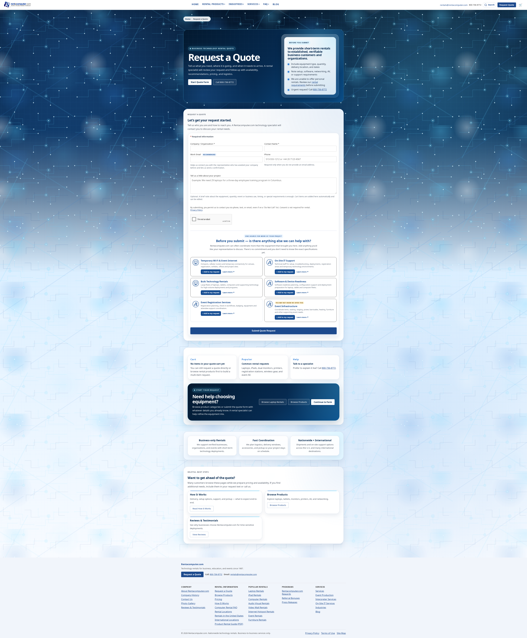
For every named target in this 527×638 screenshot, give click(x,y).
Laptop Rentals (256, 591)
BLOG (276, 4)
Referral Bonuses (291, 598)
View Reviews (199, 534)
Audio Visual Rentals (258, 603)
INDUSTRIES (236, 4)
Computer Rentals (257, 599)
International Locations (227, 619)
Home (187, 19)
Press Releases (289, 602)
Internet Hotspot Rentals (261, 611)
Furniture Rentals (257, 619)
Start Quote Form (200, 82)
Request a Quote (192, 574)
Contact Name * (271, 144)
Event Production (324, 595)
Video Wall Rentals (257, 607)
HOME (195, 4)
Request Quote (506, 5)
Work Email (202, 154)
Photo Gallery (188, 603)
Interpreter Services (326, 599)
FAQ (266, 4)
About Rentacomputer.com (195, 591)
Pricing (218, 599)
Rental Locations (223, 611)
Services (320, 591)
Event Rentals (255, 615)
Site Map (341, 633)
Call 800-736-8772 (225, 82)
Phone (267, 154)
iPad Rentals (254, 595)
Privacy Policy (196, 210)
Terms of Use (328, 633)
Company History (190, 595)
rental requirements (304, 84)
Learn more (229, 272)
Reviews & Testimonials (193, 607)
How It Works (222, 603)
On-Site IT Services (325, 603)
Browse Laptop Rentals (273, 402)
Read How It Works (202, 508)
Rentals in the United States (229, 615)
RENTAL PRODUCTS (213, 4)
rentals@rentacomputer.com (454, 5)
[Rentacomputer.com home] (17, 5)
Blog (318, 611)
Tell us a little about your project (205, 175)
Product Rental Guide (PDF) (229, 624)
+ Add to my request (210, 272)
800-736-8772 (475, 5)
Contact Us (187, 599)
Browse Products (299, 402)
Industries (321, 607)
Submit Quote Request (263, 331)
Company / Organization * (202, 144)
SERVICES (253, 4)
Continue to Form (323, 402)
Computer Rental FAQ (226, 607)
